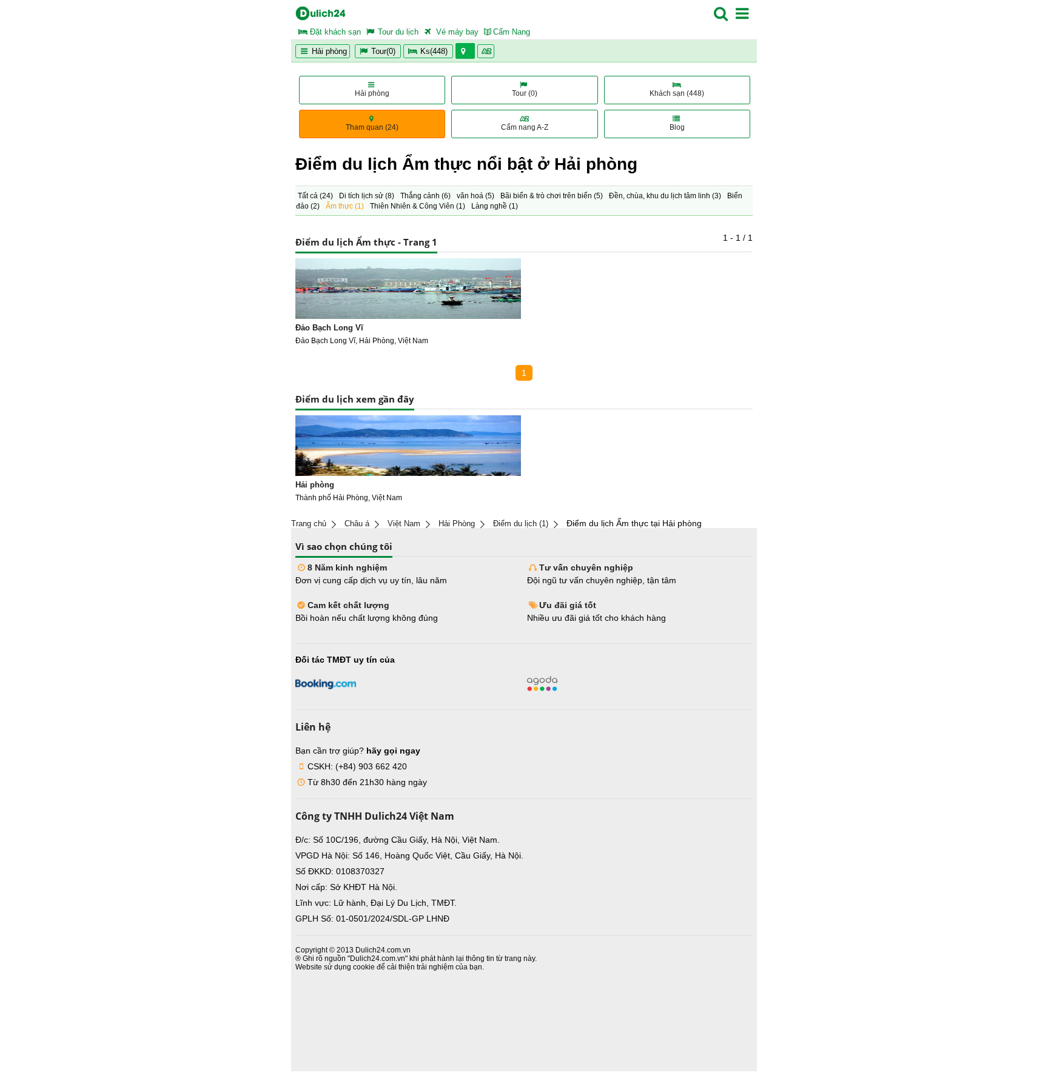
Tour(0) (383, 51)
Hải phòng (328, 51)
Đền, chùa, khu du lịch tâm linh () (665, 196)
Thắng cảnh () (425, 196)
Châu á (356, 523)
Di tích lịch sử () (366, 196)
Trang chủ (308, 523)
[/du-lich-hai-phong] (408, 445)
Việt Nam (404, 523)
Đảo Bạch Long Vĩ (329, 327)
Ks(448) (434, 51)
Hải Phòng (456, 523)
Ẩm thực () (345, 206)
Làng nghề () (494, 206)
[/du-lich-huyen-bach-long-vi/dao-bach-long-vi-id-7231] (408, 288)
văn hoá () (475, 196)
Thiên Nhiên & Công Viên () (417, 206)
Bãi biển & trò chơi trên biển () (551, 196)
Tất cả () (315, 196)
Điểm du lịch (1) (520, 523)
